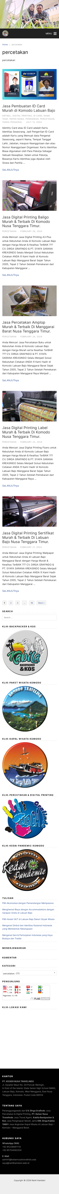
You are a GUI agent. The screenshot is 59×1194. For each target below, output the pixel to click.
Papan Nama (17, 119)
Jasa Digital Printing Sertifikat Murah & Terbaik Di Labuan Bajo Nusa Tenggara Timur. (28, 537)
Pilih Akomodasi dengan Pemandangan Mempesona (28, 903)
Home (5, 44)
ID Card (37, 115)
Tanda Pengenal (12, 122)
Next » (41, 603)
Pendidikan (32, 119)
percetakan (47, 119)
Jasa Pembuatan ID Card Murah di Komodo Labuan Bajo (28, 108)
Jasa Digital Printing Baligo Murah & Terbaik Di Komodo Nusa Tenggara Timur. (26, 221)
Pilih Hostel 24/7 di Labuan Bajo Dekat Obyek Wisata (28, 919)
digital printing (22, 115)
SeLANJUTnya (10, 169)
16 (32, 603)
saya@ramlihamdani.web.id (15, 1163)
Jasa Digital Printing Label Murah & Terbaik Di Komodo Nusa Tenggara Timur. (26, 432)
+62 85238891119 (11, 1146)
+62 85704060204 (11, 1150)
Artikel (6, 115)
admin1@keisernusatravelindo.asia (19, 1159)
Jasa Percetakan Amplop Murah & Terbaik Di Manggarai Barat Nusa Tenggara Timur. (28, 326)
